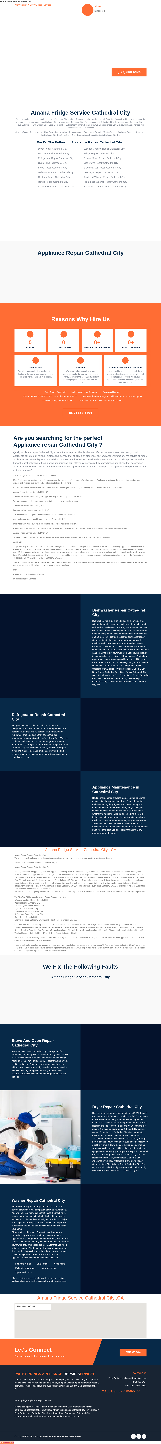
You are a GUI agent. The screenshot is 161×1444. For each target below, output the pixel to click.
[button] (56, 1397)
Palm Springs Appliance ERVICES (54, 1374)
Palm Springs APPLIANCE (32, 5)
